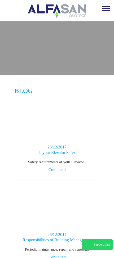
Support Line (102, 244)
